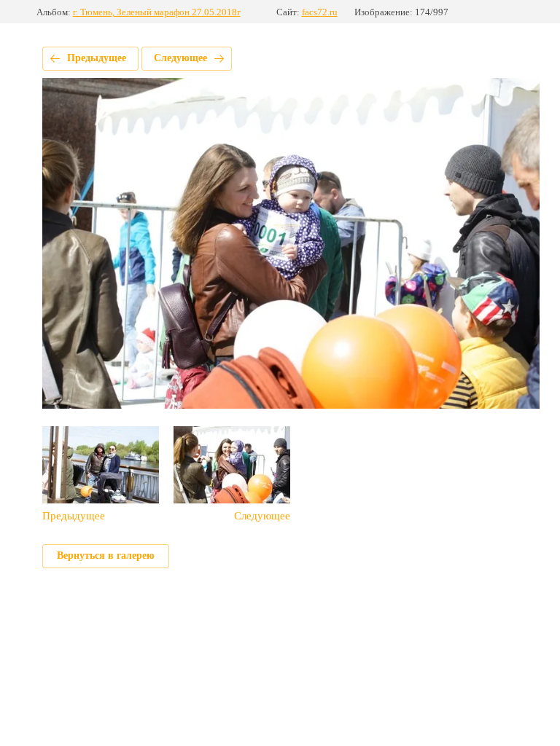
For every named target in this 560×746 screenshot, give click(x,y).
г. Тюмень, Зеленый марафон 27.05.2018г (157, 12)
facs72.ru (320, 12)
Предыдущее (96, 57)
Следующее (180, 57)
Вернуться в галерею (106, 555)
